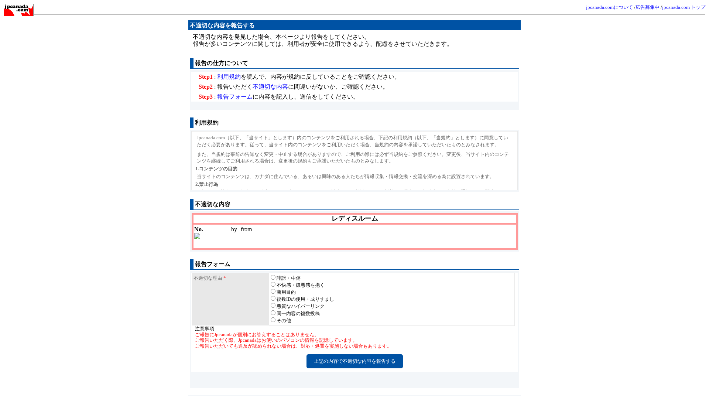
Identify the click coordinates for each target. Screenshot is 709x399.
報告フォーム (235, 96)
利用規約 (229, 77)
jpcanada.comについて (609, 7)
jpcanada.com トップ (683, 7)
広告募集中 (648, 7)
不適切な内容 (270, 86)
